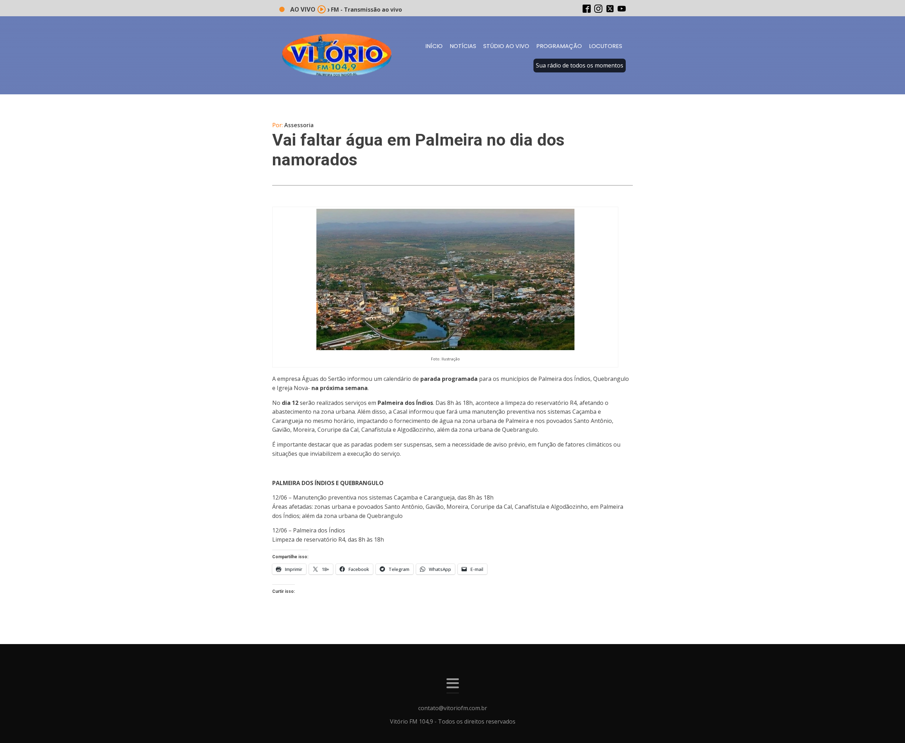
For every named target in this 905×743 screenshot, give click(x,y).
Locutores (605, 46)
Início (434, 46)
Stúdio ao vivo (506, 46)
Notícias (463, 46)
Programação (559, 46)
